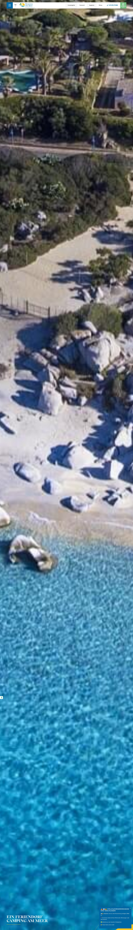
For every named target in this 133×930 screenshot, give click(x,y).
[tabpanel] (66, 465)
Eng (15, 9)
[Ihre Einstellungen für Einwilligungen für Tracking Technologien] (1, 697)
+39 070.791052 (113, 5)
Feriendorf (82, 5)
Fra (15, 11)
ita (15, 7)
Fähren (100, 5)
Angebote (91, 5)
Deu (15, 13)
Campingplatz (71, 5)
